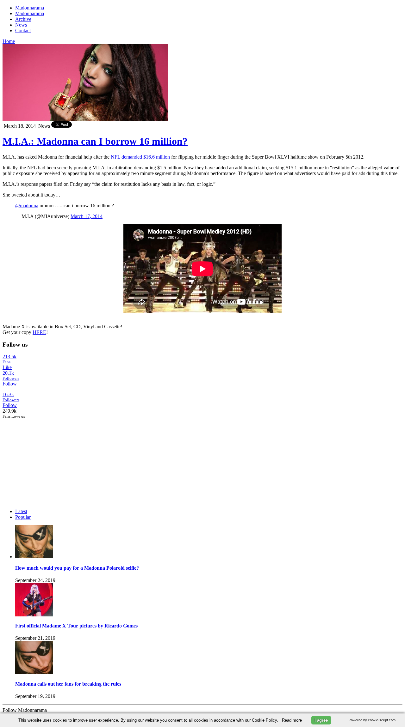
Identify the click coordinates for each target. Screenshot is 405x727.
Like (7, 367)
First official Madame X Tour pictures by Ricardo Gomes (76, 625)
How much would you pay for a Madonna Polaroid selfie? (77, 568)
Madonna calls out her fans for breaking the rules (68, 684)
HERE (39, 332)
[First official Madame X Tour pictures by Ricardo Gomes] (34, 614)
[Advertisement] (50, 458)
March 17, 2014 (87, 216)
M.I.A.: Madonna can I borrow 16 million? (95, 141)
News (21, 24)
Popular (23, 517)
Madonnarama (29, 7)
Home (9, 41)
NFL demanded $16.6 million (140, 157)
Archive (23, 19)
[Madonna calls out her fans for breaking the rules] (34, 672)
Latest (21, 511)
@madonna (26, 205)
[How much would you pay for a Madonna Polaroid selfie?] (34, 556)
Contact (23, 30)
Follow (10, 383)
